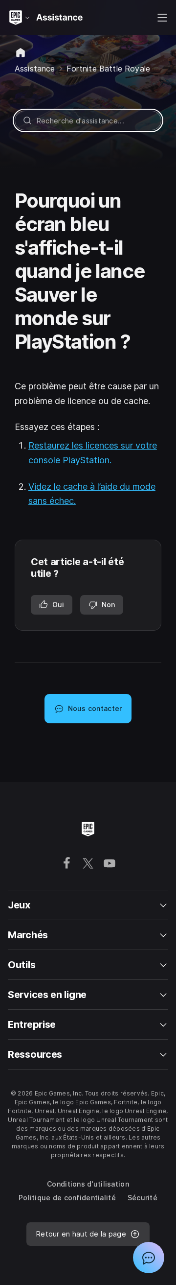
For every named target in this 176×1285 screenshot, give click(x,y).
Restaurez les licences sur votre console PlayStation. (92, 452)
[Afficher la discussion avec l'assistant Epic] (148, 1257)
